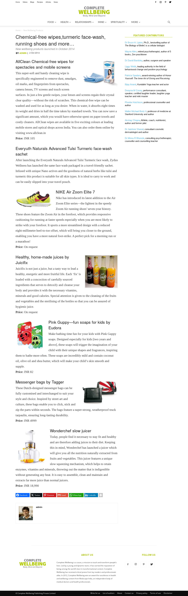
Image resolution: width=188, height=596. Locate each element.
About (119, 593)
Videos (25, 2)
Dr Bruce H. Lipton (134, 42)
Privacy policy (141, 593)
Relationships (83, 22)
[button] (168, 22)
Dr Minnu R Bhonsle (134, 138)
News (56, 2)
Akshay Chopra (132, 120)
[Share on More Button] (101, 495)
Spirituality (118, 22)
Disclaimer (168, 593)
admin (22, 53)
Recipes (40, 2)
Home (18, 2)
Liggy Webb (130, 66)
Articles (48, 2)
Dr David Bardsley (133, 60)
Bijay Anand (130, 84)
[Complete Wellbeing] (94, 11)
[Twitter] (170, 2)
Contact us (129, 593)
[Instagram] (160, 2)
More (134, 22)
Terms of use (155, 593)
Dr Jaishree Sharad (134, 129)
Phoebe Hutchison (133, 102)
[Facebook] (155, 2)
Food (51, 22)
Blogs (32, 2)
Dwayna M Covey (133, 90)
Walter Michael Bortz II (135, 111)
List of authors (108, 593)
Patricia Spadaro (133, 75)
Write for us (95, 593)
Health (64, 22)
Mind (101, 22)
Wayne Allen (131, 51)
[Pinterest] (165, 2)
